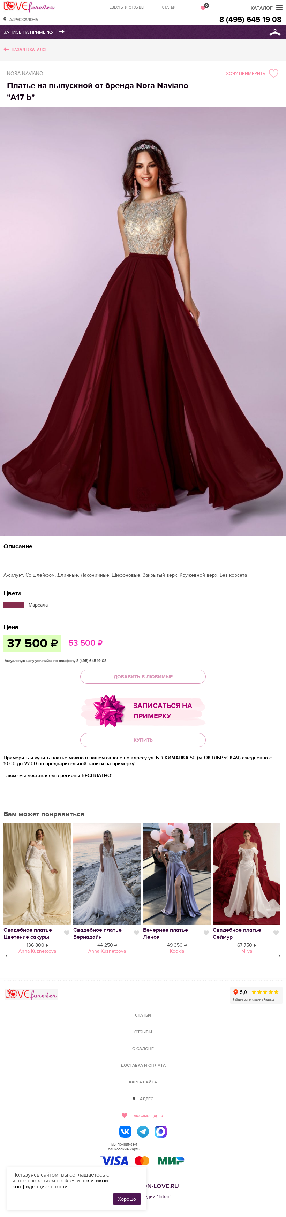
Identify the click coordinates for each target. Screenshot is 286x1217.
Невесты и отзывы (125, 7)
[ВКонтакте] (125, 1132)
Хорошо (127, 1199)
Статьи (169, 7)
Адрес (146, 1099)
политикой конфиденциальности (60, 1183)
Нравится (66, 932)
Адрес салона (23, 19)
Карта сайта (143, 1082)
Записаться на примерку (162, 711)
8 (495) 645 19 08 (250, 19)
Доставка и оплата (143, 1065)
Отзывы (143, 1032)
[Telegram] (143, 1132)
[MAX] (161, 1132)
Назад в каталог (29, 49)
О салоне (143, 1048)
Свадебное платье (27, 934)
